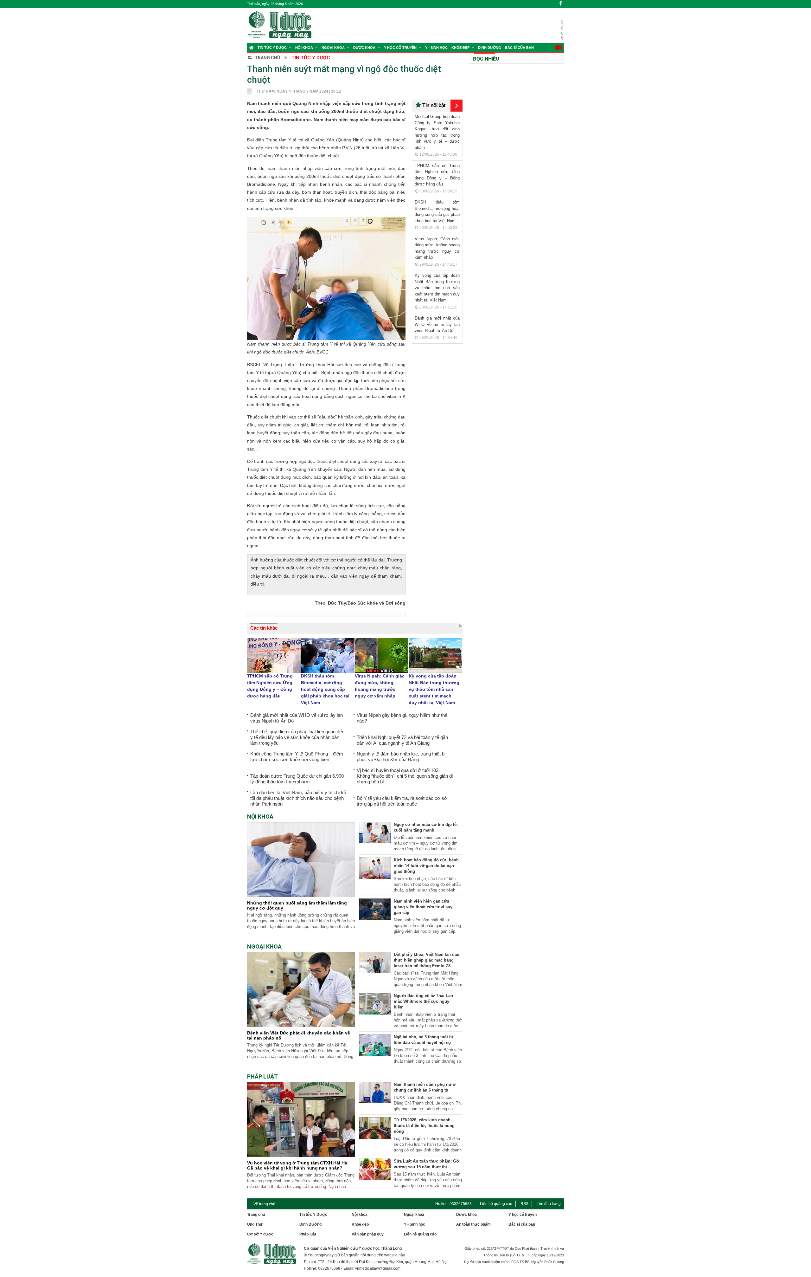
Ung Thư (255, 1224)
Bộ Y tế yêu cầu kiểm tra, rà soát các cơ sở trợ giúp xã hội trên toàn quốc (402, 801)
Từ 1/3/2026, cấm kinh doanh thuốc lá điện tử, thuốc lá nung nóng (424, 1126)
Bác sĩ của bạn (519, 47)
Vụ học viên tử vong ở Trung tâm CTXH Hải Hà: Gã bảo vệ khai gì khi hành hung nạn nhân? (298, 1165)
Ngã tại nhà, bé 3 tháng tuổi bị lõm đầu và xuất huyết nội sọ (423, 1039)
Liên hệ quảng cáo (496, 1204)
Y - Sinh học (436, 47)
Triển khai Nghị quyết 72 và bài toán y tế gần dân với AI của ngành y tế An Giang (402, 740)
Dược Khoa (364, 47)
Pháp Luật (262, 1076)
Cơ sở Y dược (260, 1234)
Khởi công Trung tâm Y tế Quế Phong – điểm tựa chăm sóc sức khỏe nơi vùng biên (296, 756)
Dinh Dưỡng (489, 47)
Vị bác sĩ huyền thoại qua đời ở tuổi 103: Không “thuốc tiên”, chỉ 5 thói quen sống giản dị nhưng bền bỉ (405, 776)
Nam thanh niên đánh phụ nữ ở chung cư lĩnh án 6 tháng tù (425, 1087)
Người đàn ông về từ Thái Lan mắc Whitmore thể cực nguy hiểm (423, 1001)
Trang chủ (267, 57)
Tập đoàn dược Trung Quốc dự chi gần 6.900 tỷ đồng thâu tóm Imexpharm (297, 778)
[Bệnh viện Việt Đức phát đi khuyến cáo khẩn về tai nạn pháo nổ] (301, 1025)
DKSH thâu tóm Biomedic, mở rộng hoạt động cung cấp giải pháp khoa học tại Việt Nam (325, 689)
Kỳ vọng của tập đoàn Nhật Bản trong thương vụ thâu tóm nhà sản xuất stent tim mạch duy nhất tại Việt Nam (437, 287)
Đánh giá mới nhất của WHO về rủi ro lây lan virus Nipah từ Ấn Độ (437, 324)
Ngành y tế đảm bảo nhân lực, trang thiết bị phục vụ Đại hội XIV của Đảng (401, 756)
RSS (524, 1204)
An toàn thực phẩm (473, 1224)
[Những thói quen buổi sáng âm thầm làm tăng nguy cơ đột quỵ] (301, 895)
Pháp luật (307, 1234)
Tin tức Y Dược (272, 47)
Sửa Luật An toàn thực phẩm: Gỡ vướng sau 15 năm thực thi (426, 1164)
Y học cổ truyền (400, 47)
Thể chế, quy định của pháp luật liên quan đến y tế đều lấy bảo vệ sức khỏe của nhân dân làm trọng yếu (297, 737)
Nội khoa (304, 47)
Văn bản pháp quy (368, 1234)
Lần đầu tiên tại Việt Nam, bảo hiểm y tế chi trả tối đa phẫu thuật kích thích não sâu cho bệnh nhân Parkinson (298, 798)
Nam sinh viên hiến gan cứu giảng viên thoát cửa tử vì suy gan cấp (423, 907)
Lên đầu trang (549, 1204)
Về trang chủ (264, 1204)
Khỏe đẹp (460, 47)
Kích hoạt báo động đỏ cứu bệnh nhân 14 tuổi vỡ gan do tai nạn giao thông (426, 866)
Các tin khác (264, 628)
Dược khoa (466, 1214)
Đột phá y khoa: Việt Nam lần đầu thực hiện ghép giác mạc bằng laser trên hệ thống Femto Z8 (426, 960)
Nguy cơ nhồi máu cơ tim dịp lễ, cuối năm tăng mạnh (426, 827)
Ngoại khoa (333, 47)
